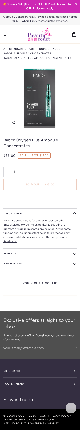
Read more (10, 241)
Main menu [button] (11, 371)
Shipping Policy (45, 419)
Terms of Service (17, 419)
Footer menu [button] (13, 383)
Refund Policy (14, 423)
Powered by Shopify (43, 423)
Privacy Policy (59, 415)
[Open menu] (9, 34)
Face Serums (37, 48)
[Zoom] (40, 97)
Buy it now (40, 199)
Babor (55, 48)
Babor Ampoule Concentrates (27, 53)
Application (12, 263)
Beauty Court (17, 415)
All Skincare (13, 48)
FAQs (42, 415)
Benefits (10, 253)
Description (12, 213)
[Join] (73, 347)
